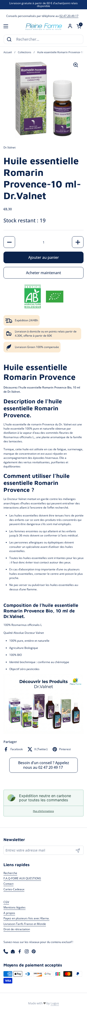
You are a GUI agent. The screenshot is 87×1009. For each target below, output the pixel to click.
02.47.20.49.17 (68, 16)
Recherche (10, 873)
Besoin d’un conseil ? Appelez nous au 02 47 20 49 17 (43, 765)
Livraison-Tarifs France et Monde (24, 924)
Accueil (7, 52)
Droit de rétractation (16, 929)
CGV (6, 902)
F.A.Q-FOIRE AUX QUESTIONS (22, 878)
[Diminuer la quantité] (9, 242)
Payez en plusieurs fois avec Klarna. (26, 918)
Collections (24, 52)
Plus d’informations (43, 811)
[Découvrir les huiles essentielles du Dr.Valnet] (43, 733)
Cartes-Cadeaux (13, 889)
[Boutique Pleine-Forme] (43, 26)
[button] (79, 26)
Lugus (55, 1003)
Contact (8, 884)
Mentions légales (14, 907)
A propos (9, 913)
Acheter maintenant (43, 272)
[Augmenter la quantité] (78, 242)
